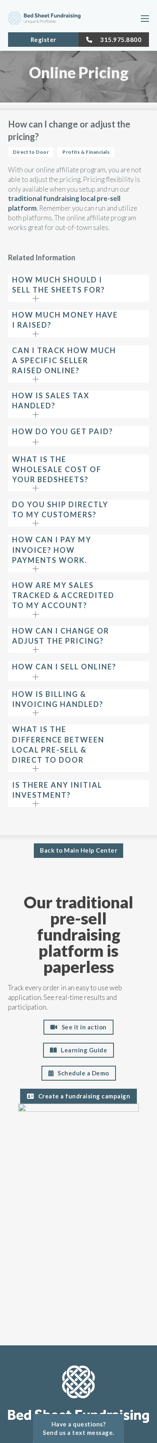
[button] (78, 288)
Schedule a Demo (83, 1073)
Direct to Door (31, 152)
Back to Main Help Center (78, 850)
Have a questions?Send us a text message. (78, 1428)
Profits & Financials (85, 152)
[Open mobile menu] (145, 18)
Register (43, 39)
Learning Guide (84, 1050)
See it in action (84, 1027)
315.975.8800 (120, 39)
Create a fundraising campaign (84, 1096)
